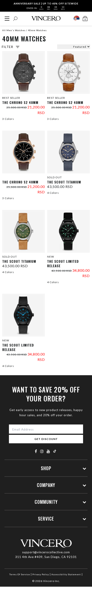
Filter (7, 46)
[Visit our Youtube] (48, 451)
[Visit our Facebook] (36, 451)
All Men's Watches (13, 30)
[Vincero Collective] (46, 18)
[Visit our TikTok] (54, 451)
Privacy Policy (40, 574)
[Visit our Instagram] (42, 451)
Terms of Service (19, 574)
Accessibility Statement (66, 574)
